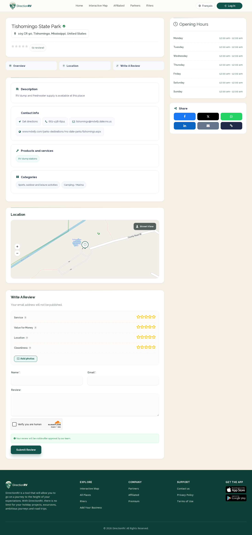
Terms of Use (185, 501)
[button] (17, 246)
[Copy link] (231, 126)
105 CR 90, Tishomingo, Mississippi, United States (52, 33)
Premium (133, 501)
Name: (15, 372)
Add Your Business (91, 507)
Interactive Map (98, 5)
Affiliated (118, 5)
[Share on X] (208, 116)
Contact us (183, 488)
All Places (85, 495)
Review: (16, 389)
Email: (92, 372)
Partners (135, 5)
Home (79, 5)
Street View (147, 226)
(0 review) (38, 47)
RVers (149, 5)
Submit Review (26, 449)
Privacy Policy (185, 495)
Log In (231, 5)
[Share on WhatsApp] (231, 116)
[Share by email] (208, 126)
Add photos (27, 358)
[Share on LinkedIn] (184, 126)
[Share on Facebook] (184, 116)
